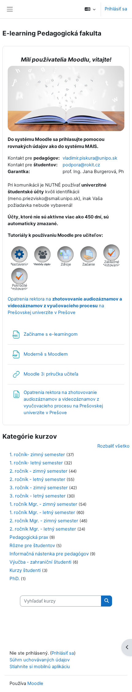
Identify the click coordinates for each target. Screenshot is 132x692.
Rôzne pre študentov (32, 545)
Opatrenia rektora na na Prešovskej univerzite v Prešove (65, 305)
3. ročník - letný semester (38, 496)
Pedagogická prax (29, 537)
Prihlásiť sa (116, 9)
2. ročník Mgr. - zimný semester (44, 521)
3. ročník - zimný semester (39, 487)
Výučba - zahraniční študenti (41, 562)
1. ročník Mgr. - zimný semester (43, 504)
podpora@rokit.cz (81, 165)
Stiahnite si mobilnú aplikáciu (40, 666)
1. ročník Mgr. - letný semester (42, 512)
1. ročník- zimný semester (37, 454)
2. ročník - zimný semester (39, 471)
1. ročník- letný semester (36, 463)
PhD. (15, 578)
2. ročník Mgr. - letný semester (43, 529)
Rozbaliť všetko (113, 446)
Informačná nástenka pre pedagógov (49, 554)
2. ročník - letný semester (37, 479)
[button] (90, 9)
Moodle (35, 683)
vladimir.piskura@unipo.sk (90, 158)
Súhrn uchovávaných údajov (40, 660)
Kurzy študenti (25, 570)
